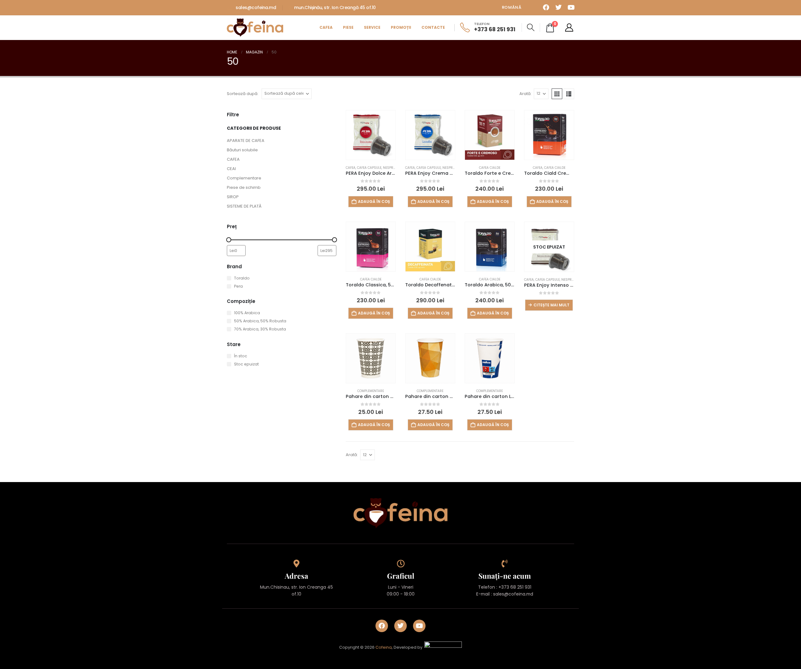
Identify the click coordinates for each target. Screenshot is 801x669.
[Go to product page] (370, 135)
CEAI (231, 169)
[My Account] (569, 27)
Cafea (326, 27)
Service (372, 27)
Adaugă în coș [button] (374, 201)
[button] (530, 27)
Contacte (433, 27)
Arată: (525, 94)
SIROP (233, 197)
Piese (348, 27)
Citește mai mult (551, 305)
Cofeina (383, 647)
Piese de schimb (244, 187)
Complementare (244, 178)
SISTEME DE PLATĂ (244, 206)
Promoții (401, 27)
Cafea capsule (369, 167)
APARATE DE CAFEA (245, 140)
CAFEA (233, 159)
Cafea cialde (489, 167)
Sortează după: (242, 94)
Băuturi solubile (242, 150)
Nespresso (392, 167)
